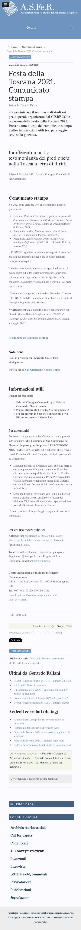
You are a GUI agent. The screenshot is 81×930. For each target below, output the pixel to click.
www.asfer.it (21, 599)
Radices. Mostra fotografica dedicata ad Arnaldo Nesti (42, 745)
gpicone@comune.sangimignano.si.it (37, 595)
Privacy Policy (40, 922)
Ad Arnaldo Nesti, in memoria (30, 685)
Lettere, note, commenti (29, 874)
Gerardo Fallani (29, 105)
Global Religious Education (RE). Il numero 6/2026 (41, 702)
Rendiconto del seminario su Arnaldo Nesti (37, 727)
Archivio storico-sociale (28, 828)
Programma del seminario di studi (28, 338)
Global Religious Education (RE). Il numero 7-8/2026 (43, 681)
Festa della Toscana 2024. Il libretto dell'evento (39, 740)
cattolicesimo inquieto (28, 663)
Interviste (18, 866)
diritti (12, 663)
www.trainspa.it (42, 540)
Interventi (18, 859)
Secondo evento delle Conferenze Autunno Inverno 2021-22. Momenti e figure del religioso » (40, 762)
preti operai (58, 658)
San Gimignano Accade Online (42, 370)
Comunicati (19, 843)
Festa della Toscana (40, 658)
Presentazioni (21, 882)
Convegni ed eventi (29, 851)
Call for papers (21, 835)
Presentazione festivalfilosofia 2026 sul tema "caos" (41, 698)
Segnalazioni (20, 898)
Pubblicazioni (21, 890)
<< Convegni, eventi (20, 57)
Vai (71, 27)
